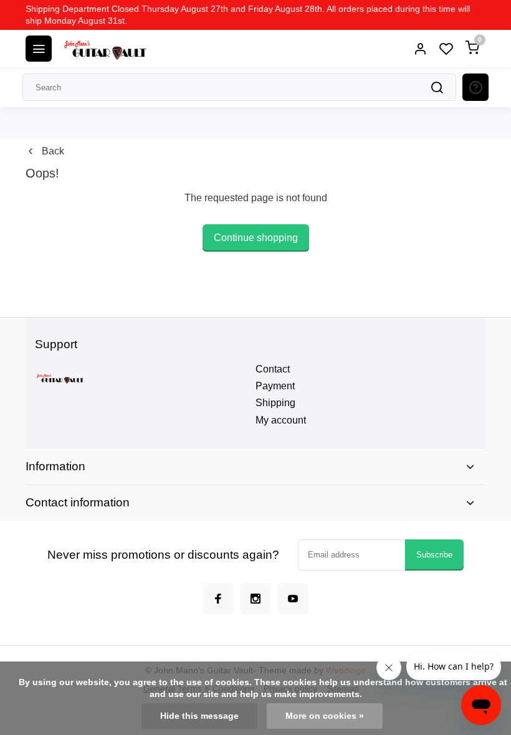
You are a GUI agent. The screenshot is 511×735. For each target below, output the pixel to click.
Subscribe (434, 554)
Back (53, 151)
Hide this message (199, 716)
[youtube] (292, 598)
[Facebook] (218, 598)
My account (281, 420)
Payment (275, 386)
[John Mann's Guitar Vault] (104, 48)
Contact (273, 369)
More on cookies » (324, 716)
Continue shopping (256, 237)
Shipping (275, 402)
